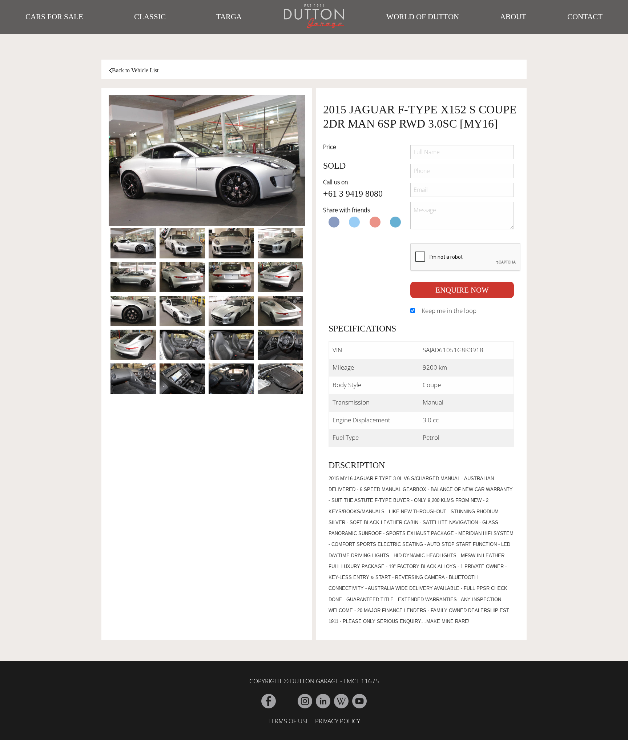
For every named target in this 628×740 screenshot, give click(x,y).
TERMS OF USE (288, 721)
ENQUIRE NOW (462, 290)
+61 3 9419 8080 (353, 193)
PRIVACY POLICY (337, 721)
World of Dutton (422, 16)
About (513, 16)
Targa (229, 16)
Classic (150, 16)
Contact (585, 16)
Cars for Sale (54, 16)
